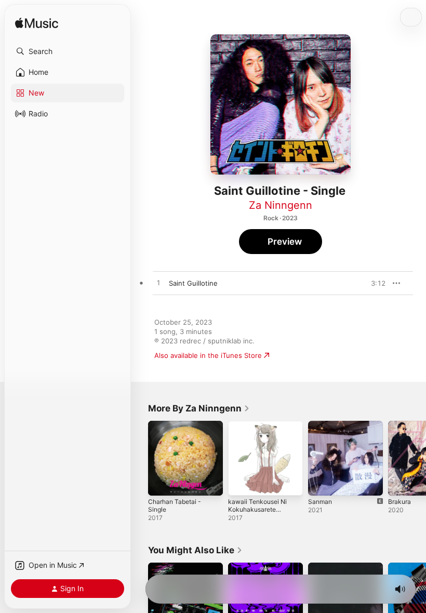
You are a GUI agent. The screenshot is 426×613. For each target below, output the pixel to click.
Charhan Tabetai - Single (174, 505)
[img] (36, 24)
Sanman (320, 501)
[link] (199, 408)
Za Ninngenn (280, 205)
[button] (67, 51)
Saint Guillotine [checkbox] (193, 283)
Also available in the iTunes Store (208, 355)
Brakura (399, 501)
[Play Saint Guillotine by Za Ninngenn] (158, 283)
